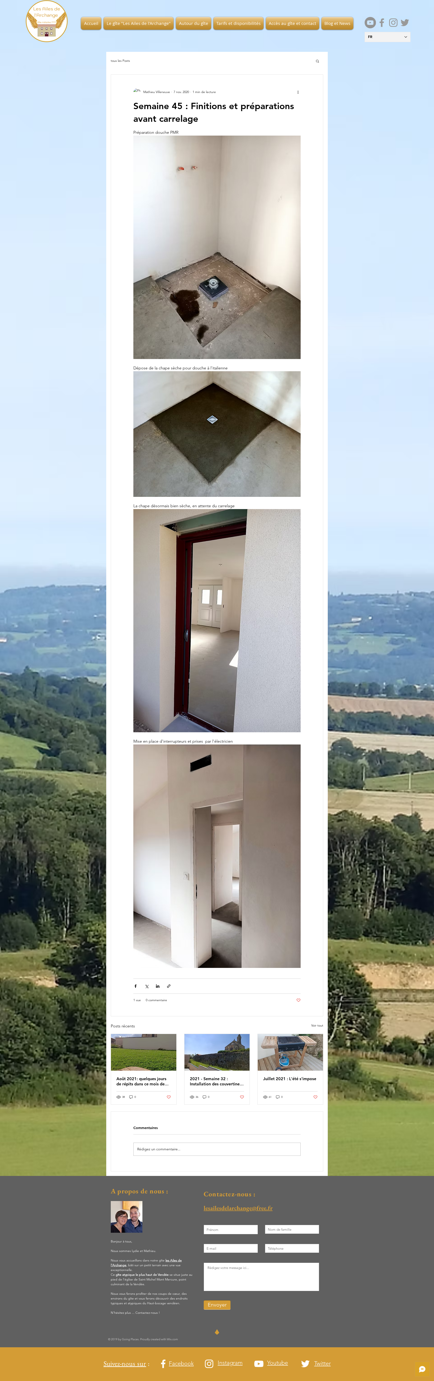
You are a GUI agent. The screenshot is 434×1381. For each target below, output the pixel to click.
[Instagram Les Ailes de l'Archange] (393, 22)
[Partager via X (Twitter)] (146, 986)
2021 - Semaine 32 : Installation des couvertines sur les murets (215, 1081)
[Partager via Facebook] (135, 986)
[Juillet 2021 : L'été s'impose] (290, 1052)
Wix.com (172, 1339)
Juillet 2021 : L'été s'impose (289, 1078)
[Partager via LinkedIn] (158, 986)
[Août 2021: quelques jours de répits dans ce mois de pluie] (143, 1052)
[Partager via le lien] (169, 986)
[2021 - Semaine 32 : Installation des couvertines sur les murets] (217, 1052)
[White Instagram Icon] (209, 1363)
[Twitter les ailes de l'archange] (404, 22)
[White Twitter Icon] (305, 1363)
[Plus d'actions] (298, 92)
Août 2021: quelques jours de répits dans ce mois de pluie (141, 1081)
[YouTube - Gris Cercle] (370, 22)
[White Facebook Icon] (163, 1363)
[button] (138, 23)
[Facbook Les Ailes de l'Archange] (381, 22)
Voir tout (317, 1025)
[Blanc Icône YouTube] (258, 1363)
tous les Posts (120, 61)
